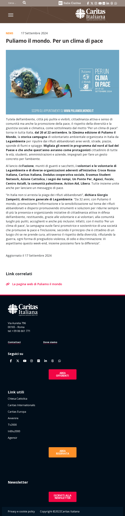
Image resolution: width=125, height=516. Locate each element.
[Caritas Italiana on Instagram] (95, 3)
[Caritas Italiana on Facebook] (88, 3)
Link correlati (19, 273)
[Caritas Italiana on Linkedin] (107, 3)
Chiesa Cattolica (17, 398)
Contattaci (14, 342)
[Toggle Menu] (10, 14)
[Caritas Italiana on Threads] (111, 3)
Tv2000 (12, 424)
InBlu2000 (14, 431)
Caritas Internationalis (21, 405)
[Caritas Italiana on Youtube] (99, 3)
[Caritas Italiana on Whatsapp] (115, 3)
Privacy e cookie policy (21, 511)
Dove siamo (50, 342)
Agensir (12, 438)
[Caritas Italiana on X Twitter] (91, 3)
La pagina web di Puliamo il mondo (37, 284)
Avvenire (13, 418)
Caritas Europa (17, 411)
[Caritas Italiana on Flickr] (103, 3)
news (9, 33)
